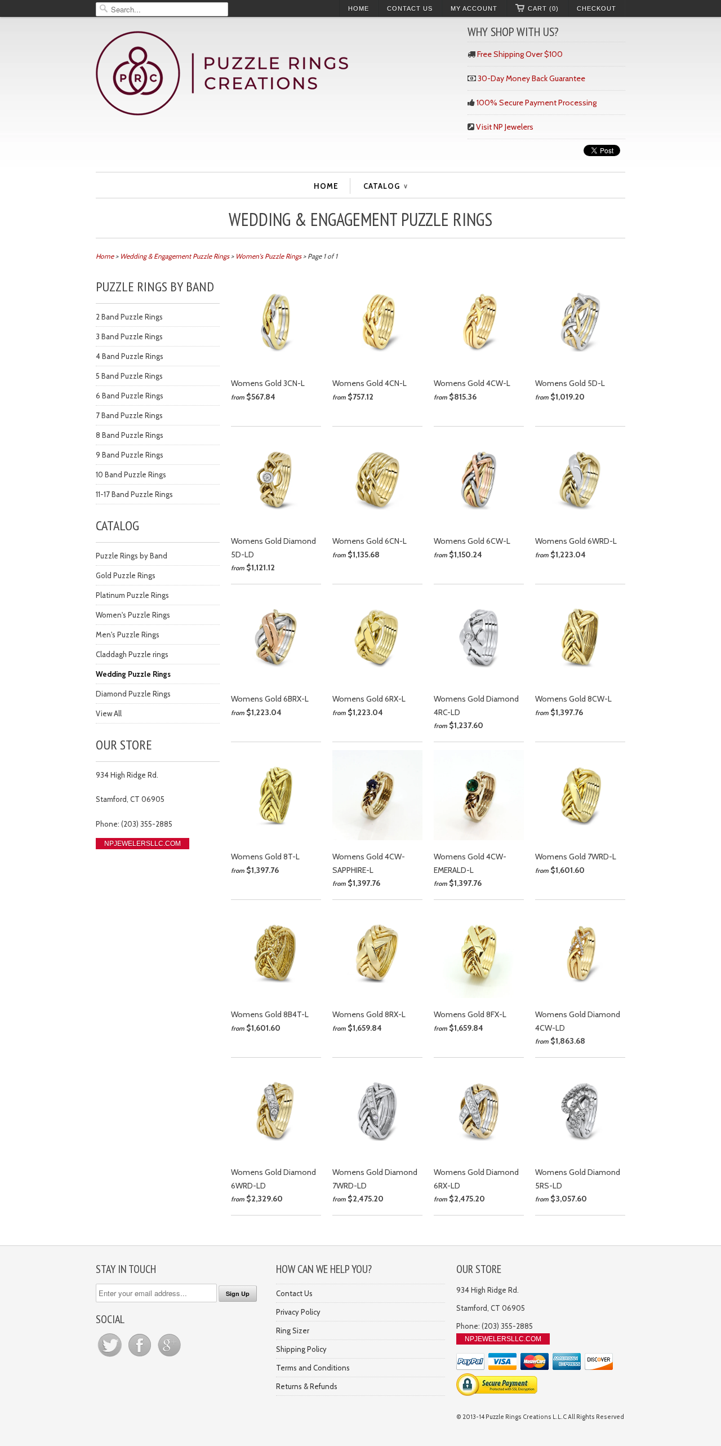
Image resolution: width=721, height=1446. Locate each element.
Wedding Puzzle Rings (133, 673)
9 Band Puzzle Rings (129, 454)
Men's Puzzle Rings (127, 634)
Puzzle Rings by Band (131, 555)
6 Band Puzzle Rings (129, 395)
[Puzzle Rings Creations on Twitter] (111, 1356)
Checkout (596, 8)
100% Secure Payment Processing (537, 102)
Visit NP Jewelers (504, 127)
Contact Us (410, 8)
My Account (474, 8)
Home (358, 8)
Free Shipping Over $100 (520, 54)
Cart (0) (543, 8)
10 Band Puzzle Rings (131, 474)
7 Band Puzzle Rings (129, 415)
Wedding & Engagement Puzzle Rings (360, 219)
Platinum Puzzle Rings (132, 595)
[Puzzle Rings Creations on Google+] (169, 1356)
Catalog (385, 185)
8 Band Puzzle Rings (129, 435)
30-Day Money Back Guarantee (531, 78)
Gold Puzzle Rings (125, 575)
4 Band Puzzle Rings (129, 356)
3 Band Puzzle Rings (129, 336)
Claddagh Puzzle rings (132, 654)
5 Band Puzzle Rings (129, 375)
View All (109, 713)
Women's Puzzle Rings (133, 614)
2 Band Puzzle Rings (129, 316)
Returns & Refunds (306, 1386)
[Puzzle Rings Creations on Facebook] (140, 1356)
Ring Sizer (292, 1330)
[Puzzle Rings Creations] (276, 74)
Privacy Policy (298, 1311)
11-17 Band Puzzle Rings (134, 494)
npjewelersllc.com (142, 844)
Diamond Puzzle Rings (133, 693)
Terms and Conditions (313, 1367)
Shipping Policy (301, 1349)
